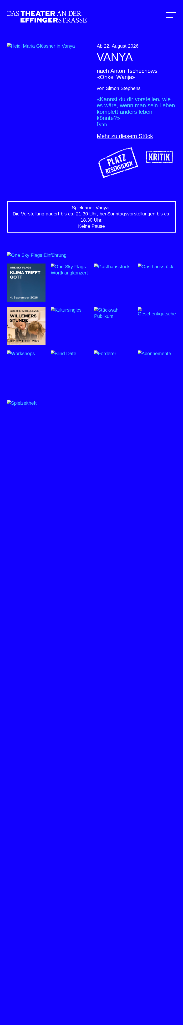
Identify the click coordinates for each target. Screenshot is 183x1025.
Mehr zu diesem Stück (125, 136)
